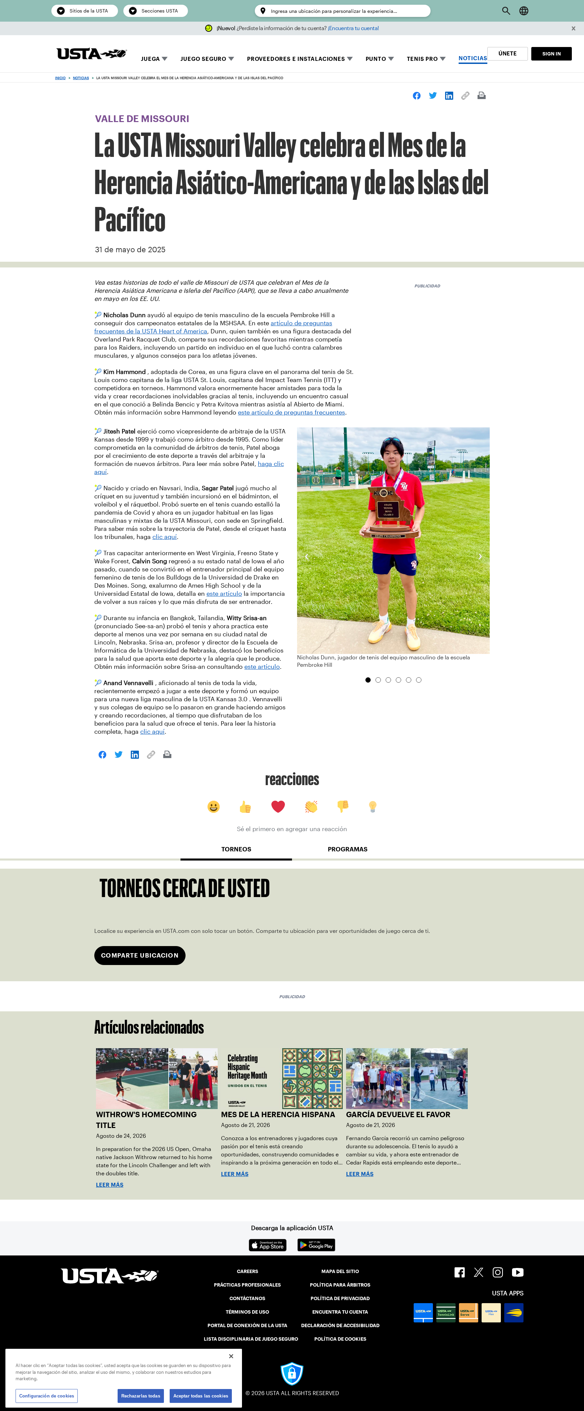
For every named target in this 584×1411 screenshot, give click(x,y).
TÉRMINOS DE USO (247, 1312)
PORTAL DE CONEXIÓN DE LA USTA (247, 1325)
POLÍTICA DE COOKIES (340, 1339)
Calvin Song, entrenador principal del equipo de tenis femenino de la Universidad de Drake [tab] (398, 680)
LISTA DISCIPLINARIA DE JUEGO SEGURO (251, 1339)
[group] (393, 548)
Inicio (60, 78)
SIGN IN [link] (551, 53)
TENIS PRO (422, 59)
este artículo (224, 593)
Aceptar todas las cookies (200, 1395)
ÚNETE (507, 53)
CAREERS (247, 1271)
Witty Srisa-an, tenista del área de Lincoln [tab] (408, 680)
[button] (574, 28)
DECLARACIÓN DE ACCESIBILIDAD (340, 1325)
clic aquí (164, 537)
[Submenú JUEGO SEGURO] (231, 59)
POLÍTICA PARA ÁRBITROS (340, 1285)
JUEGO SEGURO (203, 59)
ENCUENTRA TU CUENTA (340, 1312)
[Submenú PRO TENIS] (443, 59)
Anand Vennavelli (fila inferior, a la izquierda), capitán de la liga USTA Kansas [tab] (418, 680)
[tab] (236, 852)
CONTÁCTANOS (247, 1298)
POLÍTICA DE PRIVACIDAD (340, 1298)
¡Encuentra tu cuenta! (353, 28)
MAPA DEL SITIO (340, 1271)
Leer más (109, 1185)
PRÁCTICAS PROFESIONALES (247, 1285)
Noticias (81, 78)
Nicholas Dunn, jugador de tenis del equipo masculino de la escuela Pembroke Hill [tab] (368, 680)
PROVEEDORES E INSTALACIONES (296, 59)
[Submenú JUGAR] (165, 59)
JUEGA (150, 59)
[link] (417, 96)
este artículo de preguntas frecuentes (291, 412)
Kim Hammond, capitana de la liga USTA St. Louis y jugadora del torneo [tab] (378, 680)
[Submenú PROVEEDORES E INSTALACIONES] (350, 59)
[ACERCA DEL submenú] (391, 59)
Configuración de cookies (46, 1395)
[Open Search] (506, 10)
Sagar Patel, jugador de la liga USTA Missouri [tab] (388, 680)
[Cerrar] (231, 1356)
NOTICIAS (473, 58)
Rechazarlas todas (140, 1395)
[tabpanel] (292, 925)
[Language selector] (524, 10)
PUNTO (376, 59)
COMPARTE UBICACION (139, 955)
